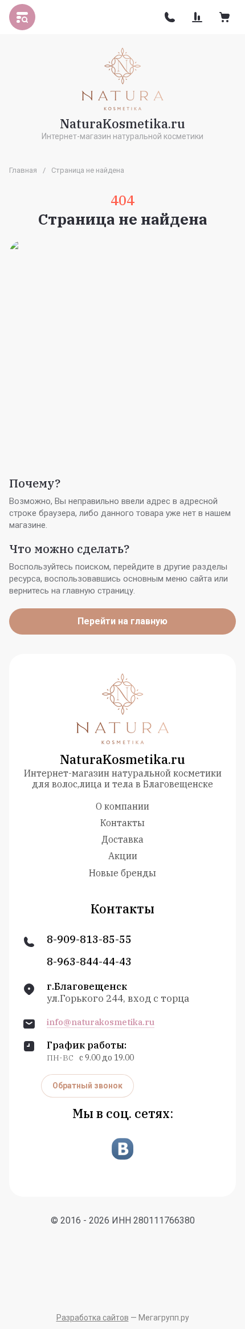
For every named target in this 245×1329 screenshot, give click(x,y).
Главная (23, 170)
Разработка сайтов (92, 1317)
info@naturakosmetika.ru (100, 1022)
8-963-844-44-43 (89, 962)
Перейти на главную (122, 621)
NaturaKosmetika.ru (122, 123)
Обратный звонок (87, 1085)
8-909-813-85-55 (89, 939)
